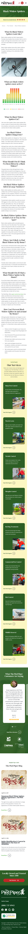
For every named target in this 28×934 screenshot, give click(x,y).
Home (3, 26)
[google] (9, 910)
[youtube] (13, 910)
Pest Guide (10, 26)
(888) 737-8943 (7, 905)
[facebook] (2, 910)
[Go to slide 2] (14, 726)
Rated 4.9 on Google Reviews (9, 19)
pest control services (17, 294)
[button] (8, 916)
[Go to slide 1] (12, 726)
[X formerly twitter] (6, 910)
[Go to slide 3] (15, 726)
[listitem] (14, 701)
